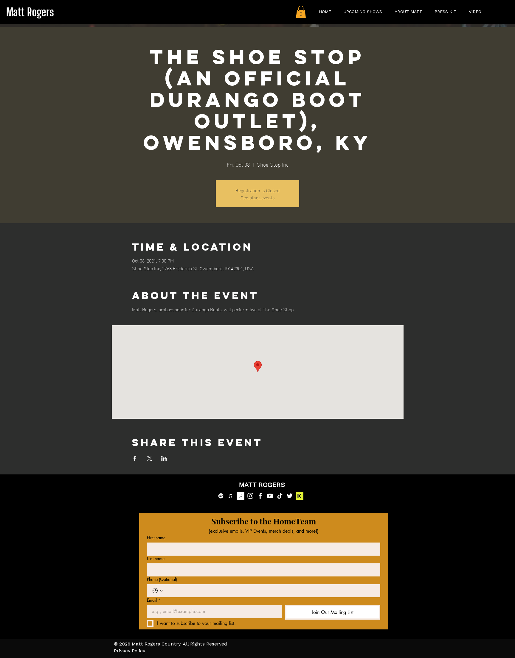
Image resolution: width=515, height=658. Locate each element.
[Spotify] (221, 496)
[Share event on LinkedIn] (164, 458)
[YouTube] (270, 496)
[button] (301, 12)
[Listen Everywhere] (299, 496)
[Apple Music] (231, 496)
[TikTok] (280, 496)
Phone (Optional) (162, 579)
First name (156, 537)
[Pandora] (240, 496)
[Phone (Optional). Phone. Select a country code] (158, 590)
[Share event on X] (149, 458)
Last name (156, 558)
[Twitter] (290, 496)
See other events (258, 197)
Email (153, 600)
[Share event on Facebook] (135, 458)
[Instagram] (250, 496)
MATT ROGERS (262, 485)
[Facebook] (260, 496)
